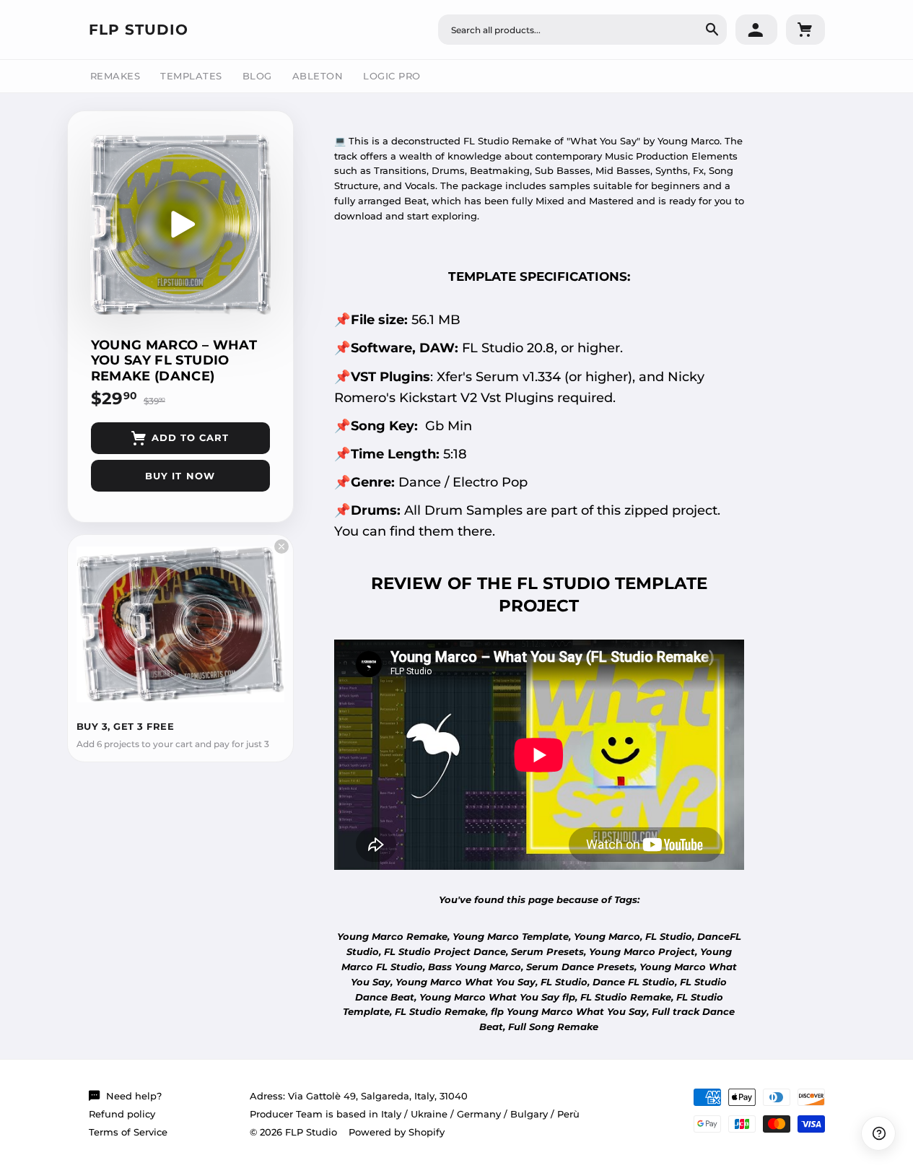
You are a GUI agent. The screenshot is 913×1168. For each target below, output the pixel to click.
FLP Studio (138, 29)
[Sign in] (756, 29)
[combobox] (582, 29)
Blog (257, 76)
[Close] (281, 546)
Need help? (134, 1096)
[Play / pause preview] (180, 224)
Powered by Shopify (397, 1132)
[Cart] (805, 29)
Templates (191, 76)
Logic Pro (392, 76)
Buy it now (179, 475)
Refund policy (122, 1114)
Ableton (318, 76)
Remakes (115, 76)
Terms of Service (128, 1132)
